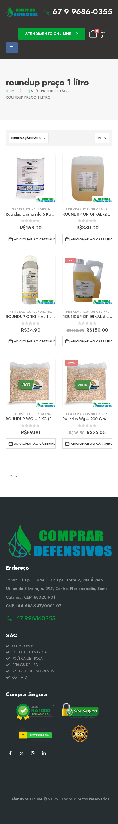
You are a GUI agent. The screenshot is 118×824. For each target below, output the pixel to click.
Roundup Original (39, 209)
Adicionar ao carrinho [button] (35, 239)
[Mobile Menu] (12, 47)
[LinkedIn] (44, 753)
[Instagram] (33, 753)
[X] (21, 753)
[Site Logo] (22, 12)
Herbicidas (16, 209)
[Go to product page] (30, 178)
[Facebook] (10, 753)
